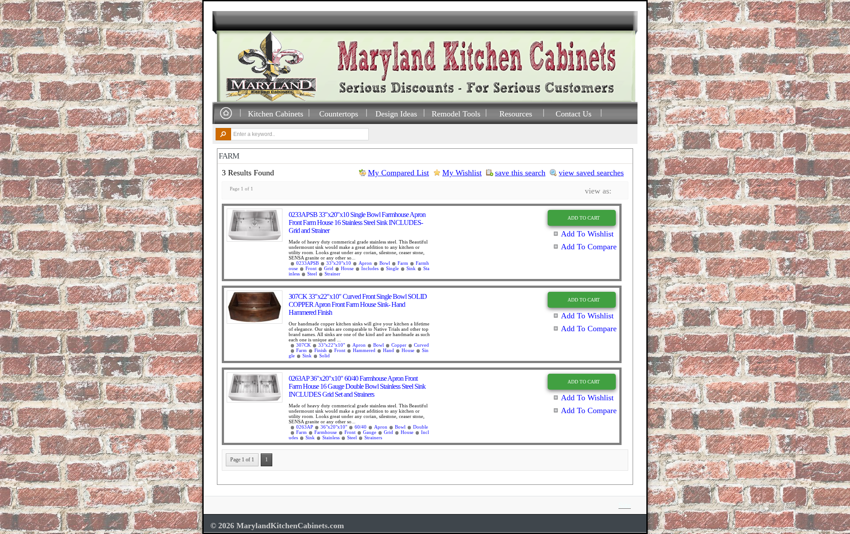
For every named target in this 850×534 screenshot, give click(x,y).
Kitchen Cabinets (275, 113)
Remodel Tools (456, 113)
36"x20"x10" (334, 427)
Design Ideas (396, 113)
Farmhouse (325, 432)
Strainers (373, 437)
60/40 (361, 427)
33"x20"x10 (338, 263)
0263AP (304, 427)
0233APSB (307, 263)
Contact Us (573, 113)
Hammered (364, 350)
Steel (312, 273)
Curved (421, 345)
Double (420, 427)
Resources (515, 113)
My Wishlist (462, 172)
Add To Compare (589, 246)
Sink (411, 268)
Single (392, 268)
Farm (403, 263)
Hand (388, 350)
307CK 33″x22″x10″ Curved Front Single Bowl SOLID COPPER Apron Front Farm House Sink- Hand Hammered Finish (358, 304)
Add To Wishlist (587, 233)
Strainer (332, 273)
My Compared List (398, 172)
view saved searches (591, 172)
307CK (303, 345)
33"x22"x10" (331, 345)
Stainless (331, 437)
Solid (324, 355)
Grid (328, 268)
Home (226, 113)
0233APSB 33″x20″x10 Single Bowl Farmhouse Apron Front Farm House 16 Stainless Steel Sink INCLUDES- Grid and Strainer (357, 222)
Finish (320, 350)
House (347, 268)
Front (311, 268)
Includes (370, 268)
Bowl (384, 263)
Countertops (338, 113)
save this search (520, 172)
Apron (365, 263)
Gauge (369, 432)
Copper (398, 345)
